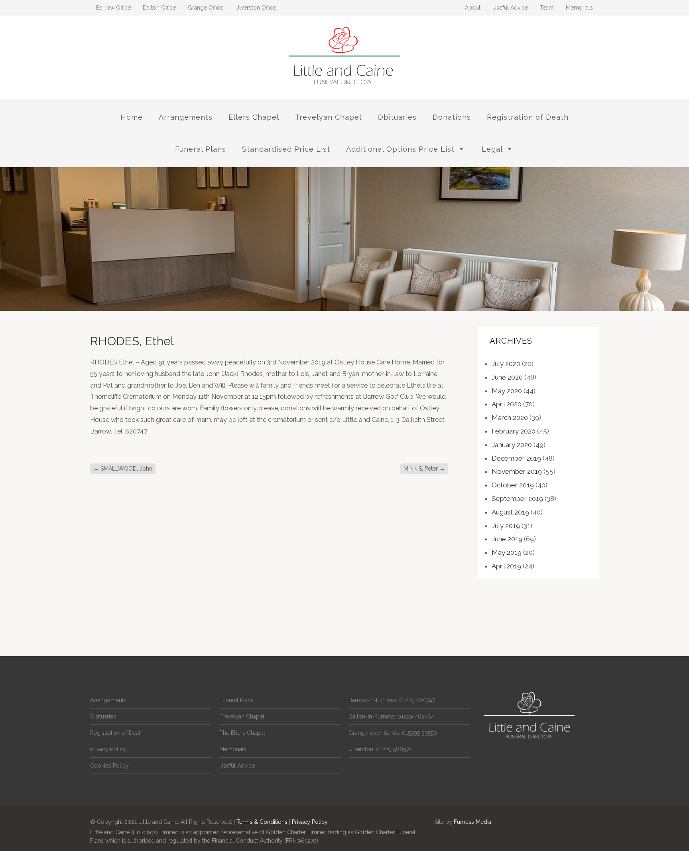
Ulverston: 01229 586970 (380, 749)
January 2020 (512, 445)
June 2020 (507, 377)
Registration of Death (528, 117)
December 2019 (516, 458)
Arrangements (186, 117)
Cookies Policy (109, 765)
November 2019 (517, 471)
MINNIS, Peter (424, 468)
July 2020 (506, 364)
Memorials (579, 7)
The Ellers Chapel (242, 733)
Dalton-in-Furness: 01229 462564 (391, 716)
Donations (452, 117)
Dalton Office (159, 7)
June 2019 (507, 539)
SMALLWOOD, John (122, 468)
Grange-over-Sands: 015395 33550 (392, 733)
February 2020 (513, 431)
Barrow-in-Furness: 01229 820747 (391, 700)
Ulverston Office (255, 7)
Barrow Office (113, 7)
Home (131, 117)
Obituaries (397, 117)
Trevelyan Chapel (328, 117)
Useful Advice (510, 7)
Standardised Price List (286, 149)
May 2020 (507, 391)
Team (547, 7)
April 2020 (507, 404)
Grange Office (205, 7)
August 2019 (510, 512)
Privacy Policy (108, 749)
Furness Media (472, 822)
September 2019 (517, 499)
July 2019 (506, 526)
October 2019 (513, 485)
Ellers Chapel (253, 117)
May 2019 (507, 552)
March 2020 (510, 418)
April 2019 (506, 566)
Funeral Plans (200, 149)
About (472, 7)
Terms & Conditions (261, 822)
